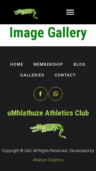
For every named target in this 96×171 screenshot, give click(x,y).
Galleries (32, 75)
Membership (48, 64)
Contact (65, 75)
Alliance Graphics (48, 159)
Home (16, 64)
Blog (79, 64)
